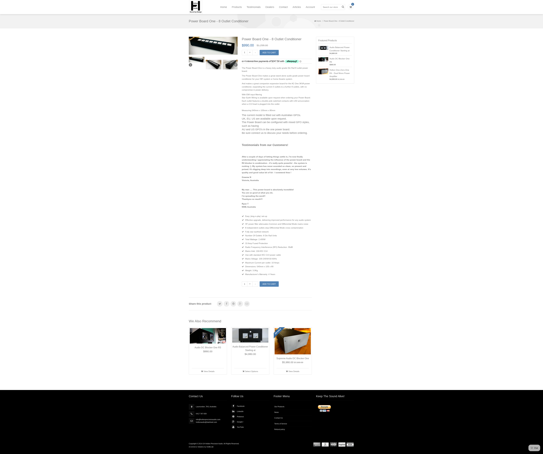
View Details (209, 371)
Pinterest (240, 417)
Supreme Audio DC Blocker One (292, 358)
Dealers (269, 7)
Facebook (240, 406)
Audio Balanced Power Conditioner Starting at (250, 348)
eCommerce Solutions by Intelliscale (201, 447)
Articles (297, 7)
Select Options (251, 371)
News (276, 412)
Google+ (240, 422)
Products (237, 7)
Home (223, 7)
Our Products (279, 407)
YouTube (240, 427)
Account (310, 7)
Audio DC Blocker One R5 (208, 347)
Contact (283, 7)
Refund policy (279, 429)
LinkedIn (240, 411)
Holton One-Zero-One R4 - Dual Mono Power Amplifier (339, 73)
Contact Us (278, 418)
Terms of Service (280, 424)
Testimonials (254, 7)
